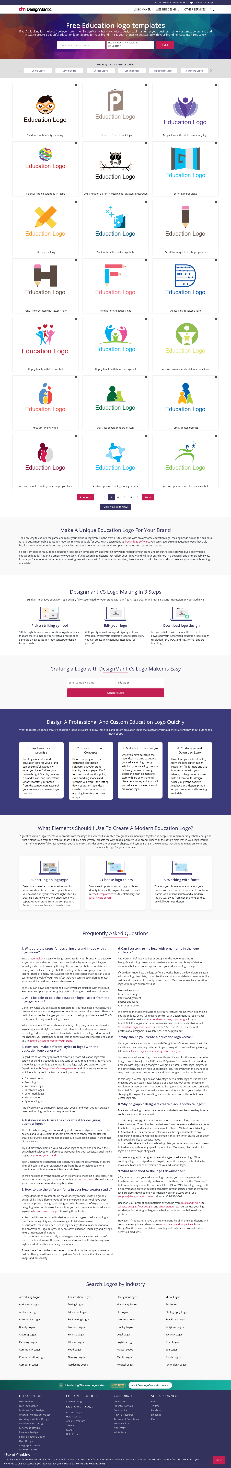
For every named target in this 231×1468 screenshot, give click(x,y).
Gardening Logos (78, 1364)
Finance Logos (76, 1334)
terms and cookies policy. (91, 1463)
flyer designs (138, 1051)
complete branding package (177, 1224)
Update (165, 45)
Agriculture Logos (29, 1304)
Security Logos (174, 1334)
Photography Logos (177, 1312)
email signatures (168, 1206)
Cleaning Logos (28, 1342)
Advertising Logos (29, 1297)
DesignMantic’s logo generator (59, 1068)
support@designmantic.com (135, 1027)
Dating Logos (75, 1304)
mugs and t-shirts (191, 1202)
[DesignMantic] (35, 9)
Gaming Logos (76, 1357)
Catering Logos (27, 1334)
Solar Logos (172, 1342)
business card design (45, 1211)
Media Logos (124, 1357)
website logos (152, 1139)
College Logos (101, 70)
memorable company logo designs (167, 1019)
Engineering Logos (78, 1319)
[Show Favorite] (191, 2)
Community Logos (29, 1349)
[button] (211, 70)
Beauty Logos (27, 1327)
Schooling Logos (194, 70)
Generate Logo (115, 692)
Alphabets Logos (28, 1312)
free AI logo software (137, 541)
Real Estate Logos (176, 1319)
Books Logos (38, 70)
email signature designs (166, 1051)
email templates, (101, 894)
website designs (127, 1206)
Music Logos (173, 1297)
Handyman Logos (127, 1297)
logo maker (36, 958)
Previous (85, 497)
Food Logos (75, 1349)
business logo (86, 1179)
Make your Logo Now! (115, 506)
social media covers (100, 897)
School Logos (69, 70)
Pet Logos (171, 1304)
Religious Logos (175, 1327)
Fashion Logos (76, 1327)
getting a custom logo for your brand (51, 1040)
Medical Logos (125, 1364)
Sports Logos (173, 1357)
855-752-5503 (180, 2)
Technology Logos (176, 1364)
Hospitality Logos (127, 1304)
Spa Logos (171, 1349)
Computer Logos (28, 1364)
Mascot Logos (125, 1349)
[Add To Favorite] (76, 84)
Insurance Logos (126, 1319)
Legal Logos (124, 1334)
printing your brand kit (46, 1155)
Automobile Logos (29, 1319)
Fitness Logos (76, 1342)
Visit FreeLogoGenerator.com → (150, 1385)
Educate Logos (132, 70)
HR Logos (122, 1312)
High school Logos (163, 70)
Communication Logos (32, 1357)
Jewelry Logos (125, 1327)
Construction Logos (79, 1297)
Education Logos (77, 1312)
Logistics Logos (125, 1342)
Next (148, 497)
